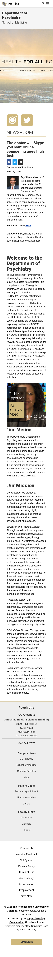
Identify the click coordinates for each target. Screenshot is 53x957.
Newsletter (26, 817)
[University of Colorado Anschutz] (11, 4)
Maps (26, 777)
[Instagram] (12, 120)
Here (28, 225)
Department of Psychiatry (15, 15)
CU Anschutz (26, 759)
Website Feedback (27, 854)
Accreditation (26, 884)
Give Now (26, 896)
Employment (26, 890)
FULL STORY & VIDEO (16, 410)
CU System (26, 860)
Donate (26, 803)
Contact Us (26, 848)
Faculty (26, 830)
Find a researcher (26, 797)
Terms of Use (26, 872)
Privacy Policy (26, 866)
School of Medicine (14, 22)
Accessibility (26, 878)
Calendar (26, 824)
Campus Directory (26, 771)
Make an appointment (26, 791)
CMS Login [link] (26, 942)
